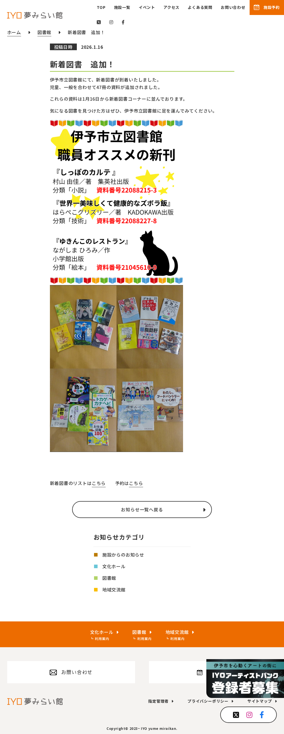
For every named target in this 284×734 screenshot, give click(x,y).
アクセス (171, 7)
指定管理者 (158, 701)
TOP (101, 7)
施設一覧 (122, 7)
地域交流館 (114, 589)
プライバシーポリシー (208, 701)
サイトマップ (259, 701)
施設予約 (271, 7)
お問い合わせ (233, 7)
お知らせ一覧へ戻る (142, 509)
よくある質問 (200, 7)
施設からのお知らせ (123, 554)
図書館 (109, 578)
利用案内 (102, 638)
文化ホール (114, 566)
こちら (99, 483)
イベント (147, 7)
